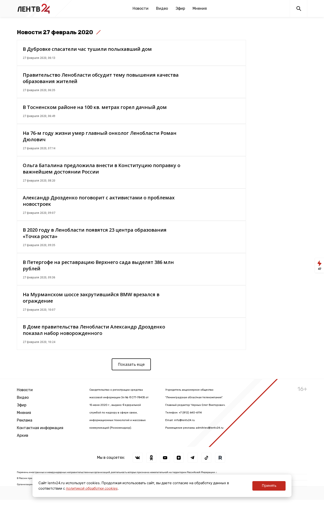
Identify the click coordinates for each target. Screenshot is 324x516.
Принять (269, 485)
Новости (140, 8)
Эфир (180, 8)
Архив (22, 435)
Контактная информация (40, 428)
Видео (162, 8)
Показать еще (131, 364)
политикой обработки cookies (92, 488)
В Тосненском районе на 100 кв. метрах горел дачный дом (95, 107)
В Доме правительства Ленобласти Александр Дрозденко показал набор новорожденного (94, 330)
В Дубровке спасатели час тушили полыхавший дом (87, 49)
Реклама (24, 420)
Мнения (200, 8)
